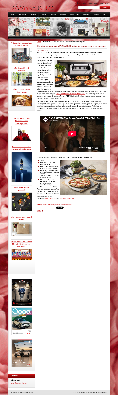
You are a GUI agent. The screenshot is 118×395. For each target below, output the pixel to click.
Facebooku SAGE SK (66, 198)
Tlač (107, 3)
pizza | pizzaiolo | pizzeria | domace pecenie (57, 205)
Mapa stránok (93, 3)
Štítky (39, 205)
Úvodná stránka (81, 3)
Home (39, 41)
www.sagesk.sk (50, 198)
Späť (39, 211)
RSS (101, 3)
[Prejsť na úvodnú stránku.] (32, 9)
